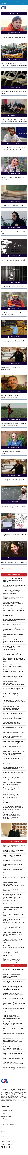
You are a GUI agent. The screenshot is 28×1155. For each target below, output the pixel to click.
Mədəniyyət (4, 1119)
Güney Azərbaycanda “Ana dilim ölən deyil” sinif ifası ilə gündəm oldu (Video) (14, 120)
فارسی (17, 2)
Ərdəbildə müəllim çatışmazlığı (14, 205)
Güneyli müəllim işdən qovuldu (14, 480)
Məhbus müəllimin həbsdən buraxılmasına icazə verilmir (10, 396)
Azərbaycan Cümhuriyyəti (8, 1124)
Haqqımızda (4, 1139)
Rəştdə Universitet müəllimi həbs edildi (14, 562)
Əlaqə (3, 1136)
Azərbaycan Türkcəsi (5, 2)
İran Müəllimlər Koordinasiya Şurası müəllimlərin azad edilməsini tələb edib (14, 64)
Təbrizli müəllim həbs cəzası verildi (14, 37)
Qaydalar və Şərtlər (6, 1144)
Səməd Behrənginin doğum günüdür (14, 260)
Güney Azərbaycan (6, 1110)
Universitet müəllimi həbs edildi (14, 286)
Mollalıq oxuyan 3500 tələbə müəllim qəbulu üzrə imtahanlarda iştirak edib (13, 507)
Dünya (3, 1113)
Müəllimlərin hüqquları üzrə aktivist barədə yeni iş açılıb (12, 313)
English (24, 2)
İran (2, 1127)
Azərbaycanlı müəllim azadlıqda (14, 341)
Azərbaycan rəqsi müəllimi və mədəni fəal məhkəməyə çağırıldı (13, 424)
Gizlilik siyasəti (5, 1141)
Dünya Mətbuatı (6, 1116)
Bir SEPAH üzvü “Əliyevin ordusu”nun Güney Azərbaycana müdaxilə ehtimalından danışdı (13, 149)
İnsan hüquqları (5, 1122)
